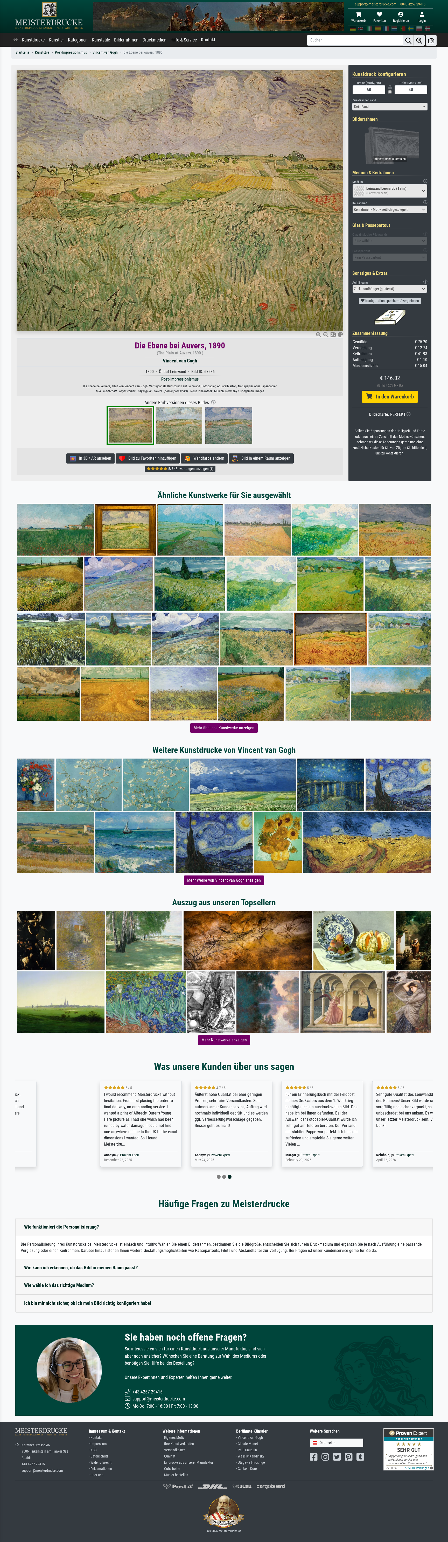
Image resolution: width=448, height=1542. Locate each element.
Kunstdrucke (33, 40)
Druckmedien (154, 40)
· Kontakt (95, 1437)
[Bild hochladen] (431, 40)
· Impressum (98, 1444)
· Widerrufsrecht (100, 1462)
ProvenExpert (77, 1155)
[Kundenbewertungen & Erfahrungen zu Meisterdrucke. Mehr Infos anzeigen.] (408, 1449)
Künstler (56, 40)
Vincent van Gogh (105, 52)
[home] (15, 40)
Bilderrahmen (126, 40)
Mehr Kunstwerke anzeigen (224, 1040)
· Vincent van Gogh (249, 1437)
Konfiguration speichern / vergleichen (392, 301)
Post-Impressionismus (71, 52)
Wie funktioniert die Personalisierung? (61, 1227)
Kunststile (101, 40)
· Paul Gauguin (246, 1450)
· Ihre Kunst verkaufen (178, 1444)
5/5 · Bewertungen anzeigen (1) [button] (190, 469)
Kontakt (208, 39)
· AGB (93, 1450)
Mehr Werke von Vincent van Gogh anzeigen (224, 880)
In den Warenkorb (393, 397)
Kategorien (78, 40)
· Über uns (96, 1475)
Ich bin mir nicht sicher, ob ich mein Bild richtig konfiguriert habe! (87, 1303)
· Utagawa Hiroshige (250, 1462)
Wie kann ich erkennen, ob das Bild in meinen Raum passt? (81, 1268)
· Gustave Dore (246, 1469)
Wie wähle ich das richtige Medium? (59, 1285)
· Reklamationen (100, 1469)
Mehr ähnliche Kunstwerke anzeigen (224, 727)
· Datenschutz (98, 1456)
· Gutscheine (171, 1469)
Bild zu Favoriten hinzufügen (150, 458)
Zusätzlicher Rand (364, 100)
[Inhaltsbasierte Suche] (419, 40)
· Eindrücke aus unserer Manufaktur (188, 1462)
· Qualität (169, 1456)
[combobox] (390, 106)
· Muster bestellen (175, 1475)
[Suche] (408, 40)
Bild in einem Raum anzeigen (264, 458)
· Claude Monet (247, 1444)
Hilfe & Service (184, 40)
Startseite (22, 52)
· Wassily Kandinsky (250, 1456)
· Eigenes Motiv (173, 1437)
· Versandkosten (174, 1450)
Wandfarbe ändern (207, 458)
